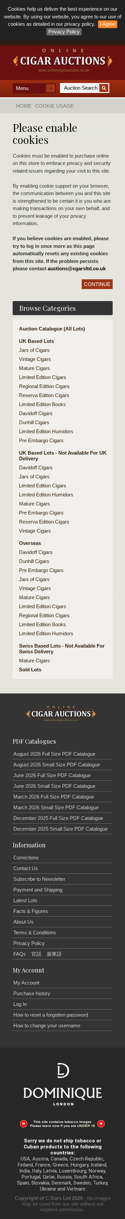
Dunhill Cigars (34, 422)
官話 (36, 954)
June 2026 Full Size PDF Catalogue (52, 775)
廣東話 (54, 954)
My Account (26, 983)
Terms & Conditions (34, 932)
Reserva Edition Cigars (44, 395)
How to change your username (46, 1025)
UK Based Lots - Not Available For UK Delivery (63, 455)
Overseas (30, 543)
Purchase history (31, 993)
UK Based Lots (36, 341)
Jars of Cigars (34, 350)
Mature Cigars (34, 368)
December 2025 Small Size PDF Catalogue (60, 829)
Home (23, 106)
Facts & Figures (30, 911)
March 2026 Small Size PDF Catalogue (56, 807)
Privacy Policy (64, 31)
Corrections (26, 857)
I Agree (107, 24)
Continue (97, 284)
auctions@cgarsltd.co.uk (77, 268)
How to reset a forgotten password (50, 1015)
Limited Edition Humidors (46, 431)
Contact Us (25, 868)
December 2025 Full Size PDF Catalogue (58, 818)
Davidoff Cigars (36, 413)
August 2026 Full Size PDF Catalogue (54, 754)
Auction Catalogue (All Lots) (52, 329)
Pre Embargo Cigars (41, 440)
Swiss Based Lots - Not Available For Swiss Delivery (62, 648)
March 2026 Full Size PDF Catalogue (53, 797)
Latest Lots (25, 900)
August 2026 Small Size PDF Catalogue (56, 764)
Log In (20, 1004)
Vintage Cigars (35, 359)
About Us (23, 922)
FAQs (19, 954)
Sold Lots (30, 669)
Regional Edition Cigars (44, 386)
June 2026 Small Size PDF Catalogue (54, 786)
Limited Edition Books (42, 404)
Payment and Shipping (37, 890)
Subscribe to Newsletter (39, 879)
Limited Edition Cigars (42, 377)
